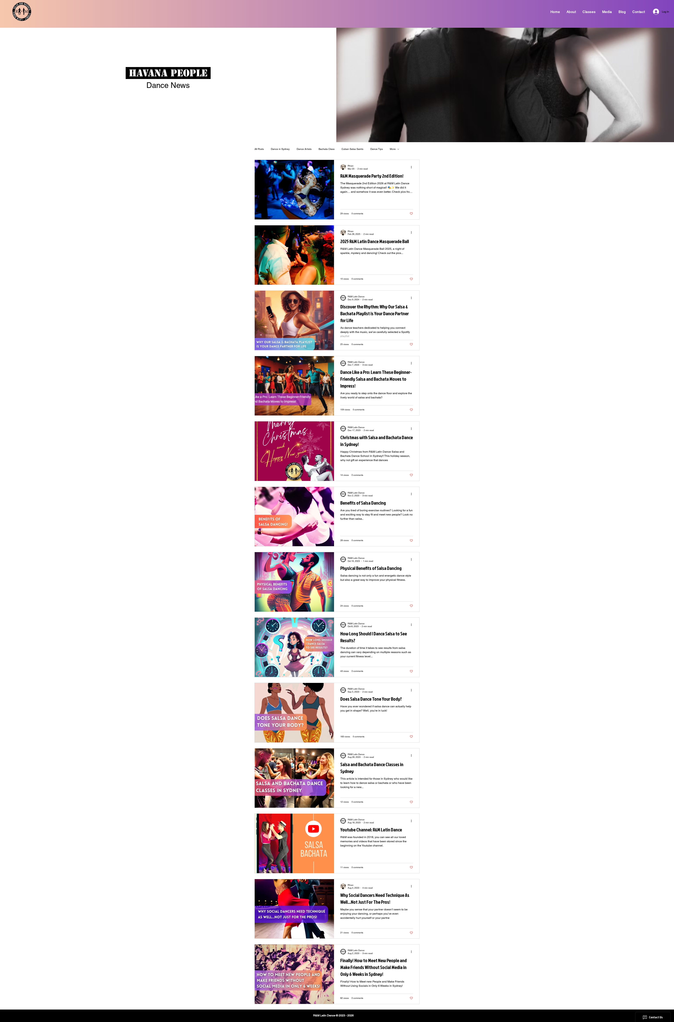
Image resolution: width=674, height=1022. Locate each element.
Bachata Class (327, 149)
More (393, 149)
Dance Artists (304, 149)
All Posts (259, 149)
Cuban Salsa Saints (352, 149)
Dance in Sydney (280, 149)
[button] (571, 12)
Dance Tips (376, 149)
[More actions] (412, 167)
